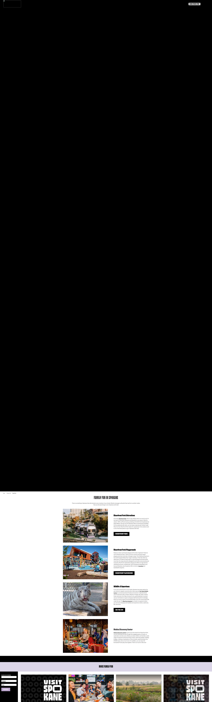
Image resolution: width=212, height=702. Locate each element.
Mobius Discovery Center (120, 632)
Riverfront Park (122, 518)
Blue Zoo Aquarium (127, 601)
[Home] (12, 4)
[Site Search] (203, 4)
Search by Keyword (6, 675)
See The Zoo (119, 610)
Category (4, 681)
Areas (3, 685)
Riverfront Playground (124, 573)
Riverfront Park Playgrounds (125, 550)
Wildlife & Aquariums (122, 587)
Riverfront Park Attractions (124, 516)
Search (5, 689)
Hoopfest (140, 566)
